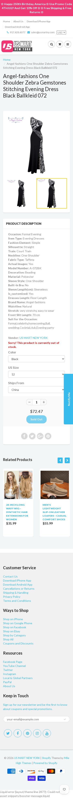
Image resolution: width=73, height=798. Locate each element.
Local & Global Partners (18, 678)
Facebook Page (12, 661)
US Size (13, 367)
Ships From (16, 383)
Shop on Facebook (14, 627)
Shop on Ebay (11, 631)
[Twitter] (8, 733)
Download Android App (17, 26)
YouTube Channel (14, 666)
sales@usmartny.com (43, 32)
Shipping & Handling (15, 592)
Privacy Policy (11, 596)
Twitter (8, 670)
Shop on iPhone (13, 619)
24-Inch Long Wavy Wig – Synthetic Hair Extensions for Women (17, 512)
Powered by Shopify (45, 763)
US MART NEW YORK (33, 337)
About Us (18, 21)
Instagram (9, 674)
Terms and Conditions (17, 600)
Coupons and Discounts (18, 643)
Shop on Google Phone (17, 623)
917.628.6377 (17, 32)
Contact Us (10, 576)
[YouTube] (47, 733)
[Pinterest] (27, 733)
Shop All (8, 639)
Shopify (46, 758)
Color (12, 352)
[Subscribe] (64, 719)
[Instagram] (37, 733)
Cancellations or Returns (18, 588)
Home (6, 21)
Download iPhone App (38, 21)
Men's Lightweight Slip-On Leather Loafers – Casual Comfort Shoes (55, 512)
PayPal (7, 682)
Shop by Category (14, 635)
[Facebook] (18, 733)
